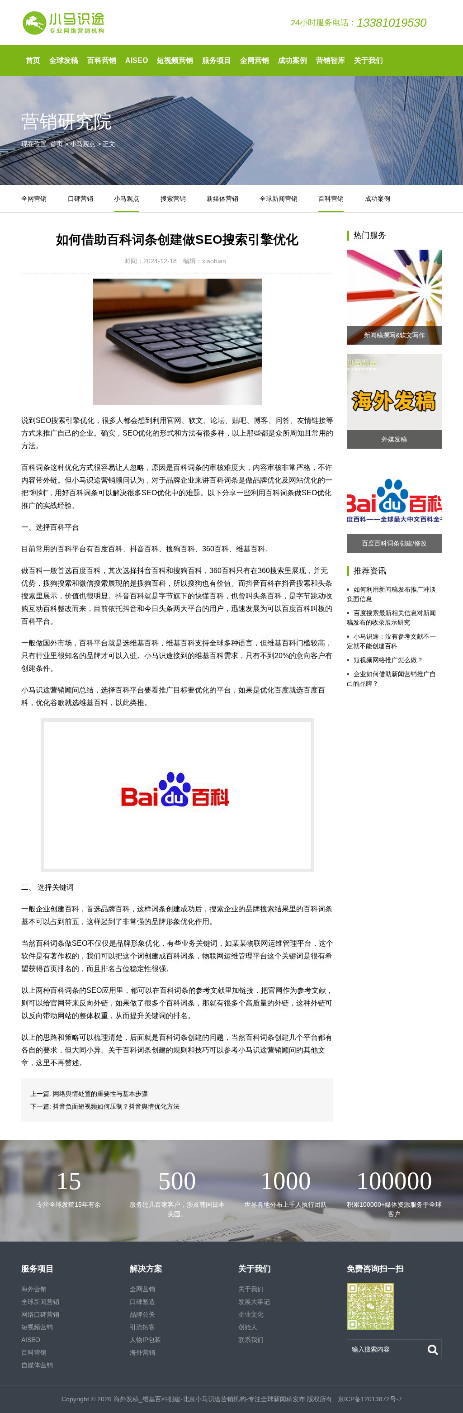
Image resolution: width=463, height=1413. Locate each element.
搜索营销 (173, 198)
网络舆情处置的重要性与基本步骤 (100, 1093)
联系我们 (251, 1339)
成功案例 (292, 60)
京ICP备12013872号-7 (369, 1399)
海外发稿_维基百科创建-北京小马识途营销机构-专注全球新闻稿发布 (209, 1399)
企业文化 (251, 1314)
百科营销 (101, 60)
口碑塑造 (142, 1301)
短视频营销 (175, 60)
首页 (33, 60)
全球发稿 (63, 60)
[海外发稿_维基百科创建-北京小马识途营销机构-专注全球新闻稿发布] (64, 22)
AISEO (136, 60)
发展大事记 (254, 1301)
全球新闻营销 (279, 198)
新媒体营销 (222, 198)
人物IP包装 (145, 1339)
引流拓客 (142, 1327)
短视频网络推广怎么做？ (388, 660)
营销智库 (330, 60)
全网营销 (254, 60)
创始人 (247, 1327)
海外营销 (34, 1289)
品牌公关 (142, 1314)
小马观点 (82, 143)
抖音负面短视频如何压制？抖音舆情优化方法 (116, 1106)
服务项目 (216, 60)
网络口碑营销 (40, 1314)
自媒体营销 (37, 1365)
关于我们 (368, 60)
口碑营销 (80, 198)
